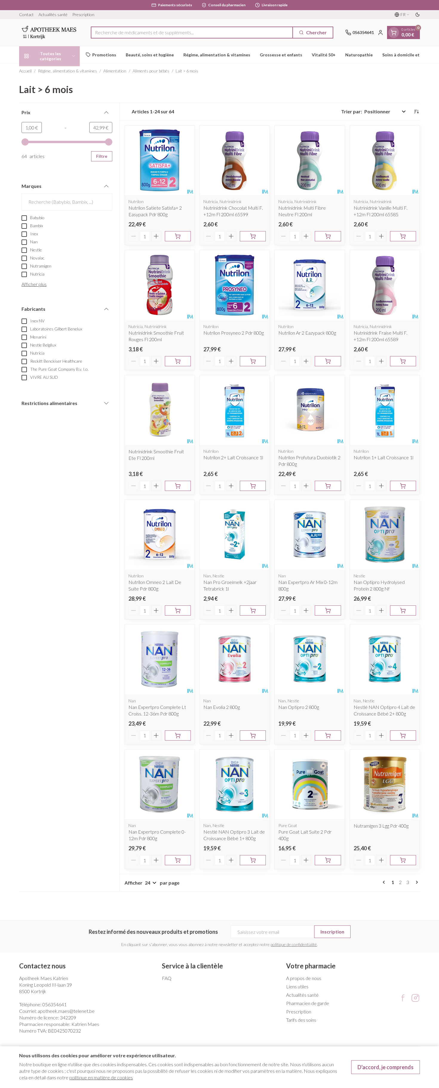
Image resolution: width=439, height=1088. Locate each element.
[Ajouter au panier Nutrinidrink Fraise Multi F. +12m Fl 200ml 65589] (403, 361)
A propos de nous (303, 978)
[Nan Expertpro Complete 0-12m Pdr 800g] (159, 784)
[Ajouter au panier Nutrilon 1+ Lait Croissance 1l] (403, 486)
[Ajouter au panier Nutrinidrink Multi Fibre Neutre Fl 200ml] (328, 236)
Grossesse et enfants (281, 54)
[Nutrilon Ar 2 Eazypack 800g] (309, 285)
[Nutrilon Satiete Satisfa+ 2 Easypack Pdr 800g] (159, 160)
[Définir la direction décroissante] (416, 111)
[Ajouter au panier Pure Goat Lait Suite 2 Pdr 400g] (328, 860)
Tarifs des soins (301, 1020)
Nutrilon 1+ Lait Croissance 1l (383, 457)
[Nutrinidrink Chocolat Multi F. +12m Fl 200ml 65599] (234, 160)
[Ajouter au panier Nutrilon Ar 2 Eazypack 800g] (328, 361)
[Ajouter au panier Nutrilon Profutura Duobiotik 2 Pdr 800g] (328, 486)
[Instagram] (415, 997)
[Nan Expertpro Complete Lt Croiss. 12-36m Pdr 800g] (159, 659)
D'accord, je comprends (385, 1067)
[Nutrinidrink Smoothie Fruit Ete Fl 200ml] (159, 410)
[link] (385, 882)
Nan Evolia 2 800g (221, 707)
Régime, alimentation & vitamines (216, 54)
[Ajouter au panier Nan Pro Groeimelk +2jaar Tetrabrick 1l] (253, 610)
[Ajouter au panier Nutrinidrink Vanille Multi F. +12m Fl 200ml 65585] (403, 236)
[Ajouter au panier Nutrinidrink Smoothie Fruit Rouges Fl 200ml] (178, 361)
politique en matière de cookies (101, 1077)
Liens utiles (297, 986)
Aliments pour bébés (151, 70)
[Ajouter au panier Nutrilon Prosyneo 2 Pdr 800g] (253, 361)
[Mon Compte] (380, 32)
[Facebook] (402, 997)
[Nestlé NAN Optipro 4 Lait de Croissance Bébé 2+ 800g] (385, 659)
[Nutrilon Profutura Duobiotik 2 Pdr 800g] (309, 410)
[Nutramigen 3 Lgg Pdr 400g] (385, 784)
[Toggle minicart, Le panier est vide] (393, 32)
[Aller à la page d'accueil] (49, 32)
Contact (26, 14)
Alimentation (114, 70)
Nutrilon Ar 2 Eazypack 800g (307, 333)
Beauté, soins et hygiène (150, 54)
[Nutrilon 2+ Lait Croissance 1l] (234, 410)
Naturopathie (359, 54)
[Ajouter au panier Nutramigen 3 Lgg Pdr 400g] (403, 860)
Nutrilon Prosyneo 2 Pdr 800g (233, 333)
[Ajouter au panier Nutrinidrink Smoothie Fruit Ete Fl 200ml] (178, 486)
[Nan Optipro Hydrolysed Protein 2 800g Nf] (385, 534)
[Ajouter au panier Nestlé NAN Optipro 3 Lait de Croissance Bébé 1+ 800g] (253, 860)
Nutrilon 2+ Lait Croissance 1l (233, 457)
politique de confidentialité (294, 944)
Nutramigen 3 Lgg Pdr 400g (381, 826)
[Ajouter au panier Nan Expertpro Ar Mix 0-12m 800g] (328, 610)
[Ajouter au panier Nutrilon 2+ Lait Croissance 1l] (253, 486)
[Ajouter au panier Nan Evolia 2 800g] (253, 735)
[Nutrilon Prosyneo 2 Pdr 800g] (234, 285)
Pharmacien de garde (307, 1003)
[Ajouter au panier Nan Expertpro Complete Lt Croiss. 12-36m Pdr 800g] (178, 735)
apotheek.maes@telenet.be (66, 1011)
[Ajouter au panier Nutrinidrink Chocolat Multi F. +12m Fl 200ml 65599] (253, 236)
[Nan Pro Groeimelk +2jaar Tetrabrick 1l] (234, 534)
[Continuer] (416, 882)
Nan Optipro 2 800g (298, 707)
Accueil (25, 70)
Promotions (104, 54)
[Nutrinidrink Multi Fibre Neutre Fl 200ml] (309, 160)
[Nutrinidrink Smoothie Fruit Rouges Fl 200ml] (159, 285)
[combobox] (192, 32)
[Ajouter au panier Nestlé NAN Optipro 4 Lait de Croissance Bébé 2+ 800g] (403, 735)
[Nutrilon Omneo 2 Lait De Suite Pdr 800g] (159, 534)
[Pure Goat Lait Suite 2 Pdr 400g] (309, 784)
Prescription (83, 14)
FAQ (166, 978)
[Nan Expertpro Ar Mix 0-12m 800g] (309, 534)
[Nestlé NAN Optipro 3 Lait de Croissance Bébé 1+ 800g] (234, 784)
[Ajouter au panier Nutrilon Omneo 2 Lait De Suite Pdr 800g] (178, 610)
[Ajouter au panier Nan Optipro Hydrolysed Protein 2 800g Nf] (403, 610)
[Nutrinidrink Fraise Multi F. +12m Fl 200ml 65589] (385, 285)
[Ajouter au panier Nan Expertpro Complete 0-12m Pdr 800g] (178, 860)
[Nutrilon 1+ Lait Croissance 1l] (385, 410)
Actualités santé (53, 14)
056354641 (54, 1004)
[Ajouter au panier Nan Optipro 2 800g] (328, 735)
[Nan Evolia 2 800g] (234, 659)
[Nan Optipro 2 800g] (309, 659)
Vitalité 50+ (324, 54)
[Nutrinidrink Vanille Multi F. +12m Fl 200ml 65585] (385, 160)
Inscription (332, 931)
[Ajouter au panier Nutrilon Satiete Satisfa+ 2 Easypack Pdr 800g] (178, 236)
